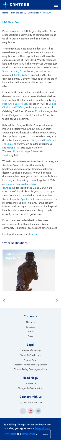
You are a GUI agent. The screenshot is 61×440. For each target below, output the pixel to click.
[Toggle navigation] (56, 5)
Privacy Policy (30, 359)
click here (33, 234)
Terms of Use (28, 433)
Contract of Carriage (30, 350)
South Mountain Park (19, 183)
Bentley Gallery (21, 74)
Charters (30, 326)
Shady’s (35, 140)
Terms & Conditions (30, 355)
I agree (45, 434)
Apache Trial (27, 198)
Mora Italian (41, 111)
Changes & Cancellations (30, 388)
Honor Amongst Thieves (26, 151)
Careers (31, 331)
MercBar (11, 147)
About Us (30, 322)
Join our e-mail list (32, 402)
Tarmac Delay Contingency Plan (30, 369)
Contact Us (30, 383)
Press (30, 336)
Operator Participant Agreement (30, 364)
